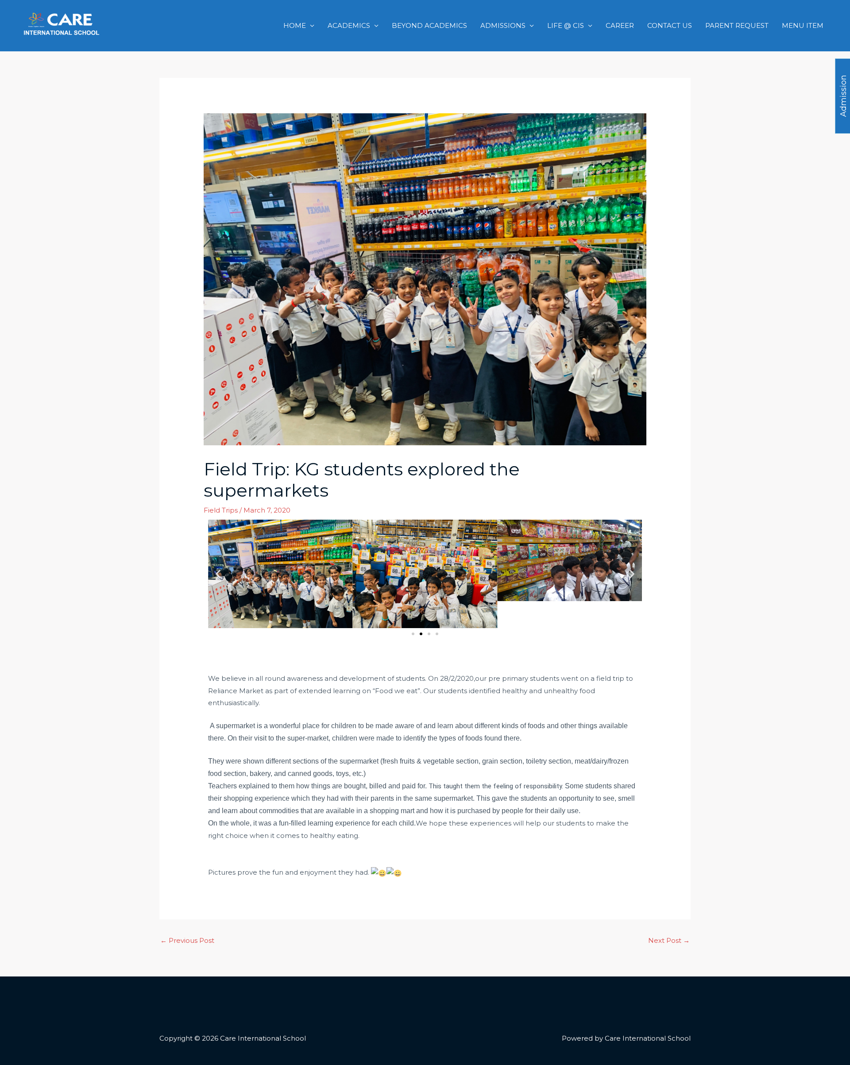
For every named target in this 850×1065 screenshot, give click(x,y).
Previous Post (187, 940)
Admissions (502, 25)
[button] (218, 573)
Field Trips (221, 510)
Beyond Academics (429, 25)
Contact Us (669, 25)
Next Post (669, 940)
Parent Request (737, 25)
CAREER (620, 25)
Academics (349, 25)
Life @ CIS (565, 25)
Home (294, 25)
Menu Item (802, 25)
